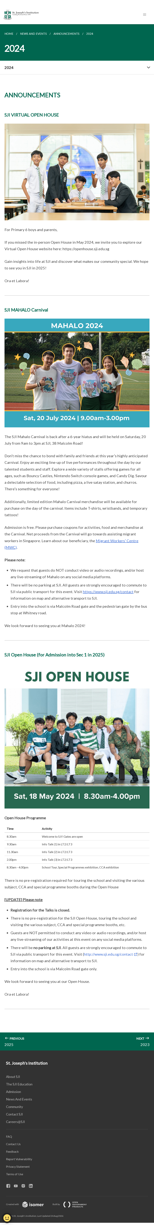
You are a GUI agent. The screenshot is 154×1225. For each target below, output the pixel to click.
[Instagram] (25, 1186)
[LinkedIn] (32, 1186)
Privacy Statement (18, 1166)
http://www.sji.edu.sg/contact (108, 954)
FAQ (9, 1136)
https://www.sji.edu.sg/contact (108, 591)
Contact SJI (14, 1114)
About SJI (13, 1077)
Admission (13, 1092)
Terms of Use (14, 1174)
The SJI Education (19, 1084)
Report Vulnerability (19, 1159)
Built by (56, 1204)
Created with (12, 1204)
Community (14, 1107)
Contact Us (13, 1144)
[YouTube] (17, 1186)
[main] (77, 537)
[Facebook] (10, 1186)
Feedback (12, 1151)
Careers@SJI (15, 1122)
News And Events (19, 1099)
